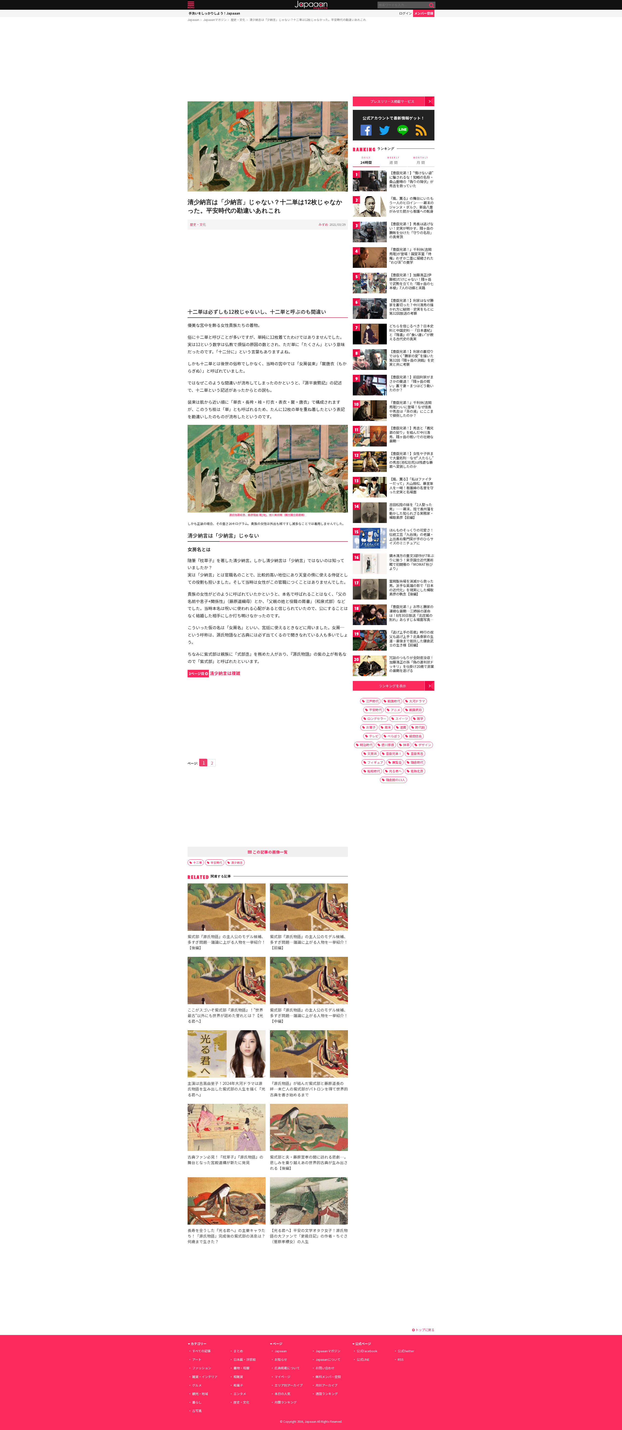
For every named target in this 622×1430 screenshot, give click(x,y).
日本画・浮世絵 (244, 1359)
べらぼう (394, 736)
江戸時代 (372, 701)
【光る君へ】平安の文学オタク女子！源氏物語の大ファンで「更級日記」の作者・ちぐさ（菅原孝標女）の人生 (309, 1236)
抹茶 (406, 744)
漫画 (403, 727)
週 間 (393, 160)
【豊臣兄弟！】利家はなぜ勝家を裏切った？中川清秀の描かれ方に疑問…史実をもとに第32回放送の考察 (411, 307)
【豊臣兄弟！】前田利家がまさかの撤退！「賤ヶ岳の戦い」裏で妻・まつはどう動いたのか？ (411, 383)
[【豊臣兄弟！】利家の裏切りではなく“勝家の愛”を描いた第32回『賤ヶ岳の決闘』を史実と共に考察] (370, 360)
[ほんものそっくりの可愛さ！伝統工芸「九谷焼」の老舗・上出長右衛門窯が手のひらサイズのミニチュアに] (370, 539)
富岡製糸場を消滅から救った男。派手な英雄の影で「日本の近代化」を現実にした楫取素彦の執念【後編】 (411, 587)
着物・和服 (241, 1368)
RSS (421, 130)
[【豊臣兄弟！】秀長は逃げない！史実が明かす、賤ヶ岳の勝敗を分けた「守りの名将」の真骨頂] (370, 233)
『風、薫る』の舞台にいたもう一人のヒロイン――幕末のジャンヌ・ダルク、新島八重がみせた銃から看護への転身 (411, 205)
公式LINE (403, 130)
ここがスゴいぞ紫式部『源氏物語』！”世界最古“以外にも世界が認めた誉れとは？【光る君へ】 (225, 1015)
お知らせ (281, 1359)
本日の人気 (282, 1393)
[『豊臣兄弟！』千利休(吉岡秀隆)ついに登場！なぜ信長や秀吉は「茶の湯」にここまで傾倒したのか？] (370, 411)
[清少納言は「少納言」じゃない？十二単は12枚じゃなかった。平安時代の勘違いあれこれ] (268, 147)
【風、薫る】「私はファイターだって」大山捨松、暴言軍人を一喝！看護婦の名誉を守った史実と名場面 (411, 485)
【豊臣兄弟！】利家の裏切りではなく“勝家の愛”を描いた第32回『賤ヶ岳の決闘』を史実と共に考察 (411, 358)
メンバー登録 (423, 13)
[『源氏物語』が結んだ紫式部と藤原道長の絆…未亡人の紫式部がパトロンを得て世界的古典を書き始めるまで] (309, 1054)
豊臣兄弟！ (394, 753)
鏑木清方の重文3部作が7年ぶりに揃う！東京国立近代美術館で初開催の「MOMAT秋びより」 (411, 562)
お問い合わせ (325, 1368)
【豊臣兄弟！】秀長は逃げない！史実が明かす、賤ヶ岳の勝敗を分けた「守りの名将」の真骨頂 (411, 230)
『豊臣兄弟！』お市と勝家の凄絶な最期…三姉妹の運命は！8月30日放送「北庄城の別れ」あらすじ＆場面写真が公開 (411, 615)
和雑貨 (238, 1376)
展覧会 (397, 762)
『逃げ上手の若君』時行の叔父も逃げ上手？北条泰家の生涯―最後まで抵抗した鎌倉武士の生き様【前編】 (411, 638)
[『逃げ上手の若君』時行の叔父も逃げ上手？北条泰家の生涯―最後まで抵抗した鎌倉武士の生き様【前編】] (370, 641)
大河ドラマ (417, 701)
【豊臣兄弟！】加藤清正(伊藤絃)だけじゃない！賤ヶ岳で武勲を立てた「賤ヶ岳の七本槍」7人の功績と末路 (411, 281)
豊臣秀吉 (417, 753)
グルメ (197, 1385)
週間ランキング (327, 1393)
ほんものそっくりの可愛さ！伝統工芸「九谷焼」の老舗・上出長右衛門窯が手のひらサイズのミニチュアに (411, 536)
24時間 (366, 160)
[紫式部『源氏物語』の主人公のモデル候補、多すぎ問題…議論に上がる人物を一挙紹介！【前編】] (309, 907)
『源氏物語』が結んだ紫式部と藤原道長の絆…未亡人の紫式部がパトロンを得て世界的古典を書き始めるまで (309, 1089)
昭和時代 (373, 771)
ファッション (201, 1368)
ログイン (405, 13)
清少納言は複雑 (214, 673)
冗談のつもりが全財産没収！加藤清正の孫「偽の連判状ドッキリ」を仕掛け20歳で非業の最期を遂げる (411, 664)
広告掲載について (287, 1368)
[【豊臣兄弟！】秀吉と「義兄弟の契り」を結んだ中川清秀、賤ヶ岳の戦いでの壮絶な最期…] (370, 437)
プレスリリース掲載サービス (392, 101)
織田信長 (415, 736)
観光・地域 (200, 1393)
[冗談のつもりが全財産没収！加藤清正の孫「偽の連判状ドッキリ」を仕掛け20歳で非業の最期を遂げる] (370, 666)
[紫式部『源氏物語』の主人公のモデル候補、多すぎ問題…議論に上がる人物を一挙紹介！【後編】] (227, 907)
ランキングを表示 (392, 685)
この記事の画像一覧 (270, 852)
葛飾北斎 (417, 771)
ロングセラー (376, 718)
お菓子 (371, 727)
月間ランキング (286, 1402)
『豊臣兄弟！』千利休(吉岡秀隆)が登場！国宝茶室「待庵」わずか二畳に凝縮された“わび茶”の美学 (411, 256)
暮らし (197, 1402)
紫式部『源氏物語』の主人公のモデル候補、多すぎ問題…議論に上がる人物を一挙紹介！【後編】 (227, 942)
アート (196, 1359)
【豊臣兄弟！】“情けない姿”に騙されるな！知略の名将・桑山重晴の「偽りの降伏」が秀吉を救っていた (411, 179)
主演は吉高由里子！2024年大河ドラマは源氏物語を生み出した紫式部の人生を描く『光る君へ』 (226, 1089)
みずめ (323, 224)
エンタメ (239, 1393)
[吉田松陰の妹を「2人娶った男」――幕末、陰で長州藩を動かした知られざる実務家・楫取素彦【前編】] (370, 513)
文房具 (372, 753)
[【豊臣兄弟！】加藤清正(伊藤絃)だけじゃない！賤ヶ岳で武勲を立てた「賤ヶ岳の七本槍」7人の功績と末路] (370, 284)
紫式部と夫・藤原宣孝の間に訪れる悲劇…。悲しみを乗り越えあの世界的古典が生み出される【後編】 (309, 1162)
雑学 (420, 718)
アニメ (395, 709)
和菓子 (238, 1385)
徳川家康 (387, 744)
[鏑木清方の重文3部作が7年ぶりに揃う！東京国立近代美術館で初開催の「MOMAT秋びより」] (370, 564)
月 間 (420, 160)
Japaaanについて (328, 1359)
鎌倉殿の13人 (395, 779)
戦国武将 (415, 709)
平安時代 (216, 862)
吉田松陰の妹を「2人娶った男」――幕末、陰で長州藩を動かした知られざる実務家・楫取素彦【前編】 (411, 511)
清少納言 (237, 862)
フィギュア (375, 762)
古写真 (197, 1410)
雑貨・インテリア (204, 1376)
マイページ (282, 1376)
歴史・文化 (238, 19)
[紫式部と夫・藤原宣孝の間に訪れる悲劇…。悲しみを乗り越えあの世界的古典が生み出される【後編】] (309, 1128)
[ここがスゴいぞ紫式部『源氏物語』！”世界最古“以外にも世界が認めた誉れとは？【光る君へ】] (227, 981)
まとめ (238, 1351)
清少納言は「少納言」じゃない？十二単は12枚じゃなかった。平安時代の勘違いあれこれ (308, 19)
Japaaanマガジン (215, 19)
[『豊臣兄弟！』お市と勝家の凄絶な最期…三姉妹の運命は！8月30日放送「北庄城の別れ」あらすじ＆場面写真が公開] (370, 615)
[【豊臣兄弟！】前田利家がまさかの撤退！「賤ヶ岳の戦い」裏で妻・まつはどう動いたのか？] (370, 386)
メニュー (191, 5)
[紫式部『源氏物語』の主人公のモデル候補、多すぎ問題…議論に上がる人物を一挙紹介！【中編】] (309, 981)
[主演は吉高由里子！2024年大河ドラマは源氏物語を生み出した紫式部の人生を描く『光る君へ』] (227, 1054)
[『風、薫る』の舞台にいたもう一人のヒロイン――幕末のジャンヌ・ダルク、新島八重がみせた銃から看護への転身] (370, 207)
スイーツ (401, 718)
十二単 (197, 862)
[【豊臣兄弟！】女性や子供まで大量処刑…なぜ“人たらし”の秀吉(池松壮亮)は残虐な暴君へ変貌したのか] (370, 462)
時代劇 (420, 727)
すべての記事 (201, 1351)
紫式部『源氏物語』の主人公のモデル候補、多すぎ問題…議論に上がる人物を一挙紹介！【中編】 (309, 1015)
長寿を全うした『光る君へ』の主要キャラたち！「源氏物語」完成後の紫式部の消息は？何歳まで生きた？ (226, 1236)
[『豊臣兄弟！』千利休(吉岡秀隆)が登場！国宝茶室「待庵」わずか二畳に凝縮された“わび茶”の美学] (370, 258)
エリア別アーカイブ (289, 1385)
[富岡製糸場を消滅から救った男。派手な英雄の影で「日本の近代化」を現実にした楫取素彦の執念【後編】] (370, 590)
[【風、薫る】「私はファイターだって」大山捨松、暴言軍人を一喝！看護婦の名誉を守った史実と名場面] (370, 488)
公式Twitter (384, 130)
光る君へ (395, 771)
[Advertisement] (268, 62)
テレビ (374, 736)
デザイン (424, 744)
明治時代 (366, 744)
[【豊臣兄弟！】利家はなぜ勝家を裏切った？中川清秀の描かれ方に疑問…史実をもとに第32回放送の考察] (370, 309)
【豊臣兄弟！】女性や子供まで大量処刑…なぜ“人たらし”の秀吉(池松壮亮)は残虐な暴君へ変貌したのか (411, 460)
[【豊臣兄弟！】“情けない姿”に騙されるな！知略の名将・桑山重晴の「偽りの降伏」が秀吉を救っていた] (370, 182)
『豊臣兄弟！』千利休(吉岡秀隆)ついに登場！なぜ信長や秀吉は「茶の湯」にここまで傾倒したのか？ (411, 409)
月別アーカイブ (326, 1385)
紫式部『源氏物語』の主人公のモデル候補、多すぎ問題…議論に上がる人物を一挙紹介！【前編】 (309, 942)
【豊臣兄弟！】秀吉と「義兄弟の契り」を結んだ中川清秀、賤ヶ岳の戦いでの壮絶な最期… (411, 434)
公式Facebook (366, 130)
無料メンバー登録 (328, 1376)
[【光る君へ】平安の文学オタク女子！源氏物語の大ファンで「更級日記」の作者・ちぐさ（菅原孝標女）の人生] (309, 1201)
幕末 (388, 727)
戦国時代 (394, 701)
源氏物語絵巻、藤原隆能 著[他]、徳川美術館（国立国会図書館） (267, 515)
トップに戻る (424, 1329)
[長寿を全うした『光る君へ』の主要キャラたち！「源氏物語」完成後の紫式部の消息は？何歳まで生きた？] (227, 1201)
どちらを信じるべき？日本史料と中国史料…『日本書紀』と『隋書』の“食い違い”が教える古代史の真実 (411, 332)
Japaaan (311, 5)
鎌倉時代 (417, 762)
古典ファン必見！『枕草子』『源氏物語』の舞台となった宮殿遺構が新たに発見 (225, 1159)
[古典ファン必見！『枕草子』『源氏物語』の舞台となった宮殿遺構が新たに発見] (227, 1128)
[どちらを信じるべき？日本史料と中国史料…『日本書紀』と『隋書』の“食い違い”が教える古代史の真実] (370, 335)
